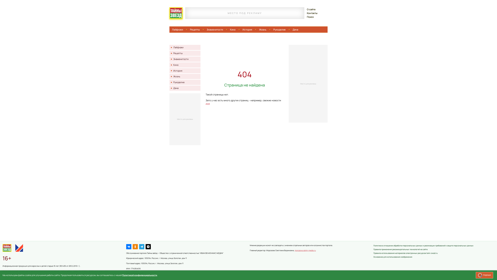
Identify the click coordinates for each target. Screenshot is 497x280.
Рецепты (195, 29)
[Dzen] (148, 246)
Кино (233, 29)
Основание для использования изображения (392, 257)
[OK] (135, 246)
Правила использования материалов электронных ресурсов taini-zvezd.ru (405, 253)
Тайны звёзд (176, 13)
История (247, 29)
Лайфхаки (177, 29)
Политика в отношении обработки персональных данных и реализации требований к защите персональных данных (423, 245)
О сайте (311, 9)
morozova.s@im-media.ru (305, 250)
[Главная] (7, 248)
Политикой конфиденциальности (139, 275)
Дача (295, 29)
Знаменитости (215, 29)
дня (208, 103)
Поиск (310, 16)
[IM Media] (19, 248)
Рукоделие (279, 29)
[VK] (128, 246)
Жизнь (262, 29)
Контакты (312, 13)
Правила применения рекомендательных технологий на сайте (400, 249)
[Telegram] (141, 246)
